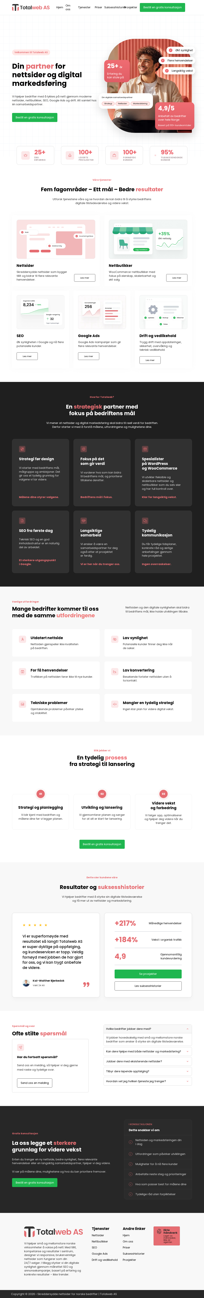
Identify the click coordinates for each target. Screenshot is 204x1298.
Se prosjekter (148, 974)
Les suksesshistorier (148, 986)
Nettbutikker (100, 1241)
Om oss (68, 7)
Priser (98, 7)
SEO (94, 1247)
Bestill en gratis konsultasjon (162, 7)
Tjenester (84, 7)
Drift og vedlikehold (105, 1260)
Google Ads (100, 1254)
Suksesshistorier (115, 7)
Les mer (84, 277)
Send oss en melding (35, 1083)
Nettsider (98, 1235)
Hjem (59, 7)
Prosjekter (130, 7)
